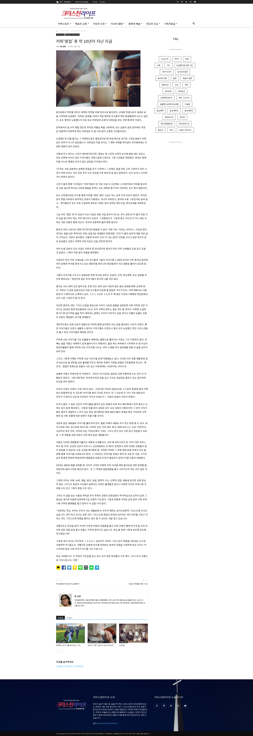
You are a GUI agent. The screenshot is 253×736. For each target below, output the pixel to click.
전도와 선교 (152, 23)
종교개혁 (160, 110)
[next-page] (62, 650)
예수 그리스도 (184, 97)
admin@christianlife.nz (108, 723)
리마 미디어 (166, 71)
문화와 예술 (134, 23)
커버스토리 (63, 23)
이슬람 (187, 104)
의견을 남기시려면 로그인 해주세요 (69, 666)
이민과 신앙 (99, 23)
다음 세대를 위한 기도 (138, 584)
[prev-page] (57, 650)
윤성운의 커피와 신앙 (72, 35)
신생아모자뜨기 (166, 97)
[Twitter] (191, 2)
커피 (171, 130)
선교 (176, 84)
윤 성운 (63, 46)
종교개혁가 (174, 110)
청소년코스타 (184, 123)
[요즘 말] (133, 633)
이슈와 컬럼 (117, 23)
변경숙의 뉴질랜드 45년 (95, 642)
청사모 (182, 117)
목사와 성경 (162, 78)
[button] (194, 24)
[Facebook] (177, 2)
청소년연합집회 (167, 123)
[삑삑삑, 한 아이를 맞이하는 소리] (70, 633)
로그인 (95, 2)
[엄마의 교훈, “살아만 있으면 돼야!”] (102, 633)
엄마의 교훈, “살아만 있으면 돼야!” (101, 645)
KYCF (177, 58)
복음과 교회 (81, 23)
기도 (168, 65)
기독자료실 (169, 23)
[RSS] (186, 2)
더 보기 (69, 618)
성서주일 (168, 91)
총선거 (160, 130)
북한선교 (165, 84)
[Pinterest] (182, 2)
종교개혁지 (189, 110)
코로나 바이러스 (185, 130)
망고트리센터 (182, 71)
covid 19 (164, 58)
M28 (187, 58)
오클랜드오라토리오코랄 (169, 104)
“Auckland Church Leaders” (67, 584)
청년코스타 (169, 117)
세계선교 (181, 91)
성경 (186, 84)
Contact (102, 2)
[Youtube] (195, 2)
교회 (158, 65)
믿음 (175, 78)
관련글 (60, 618)
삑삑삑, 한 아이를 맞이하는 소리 (68, 645)
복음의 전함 (187, 78)
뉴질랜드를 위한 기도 (184, 65)
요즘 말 (122, 645)
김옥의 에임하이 (62, 642)
